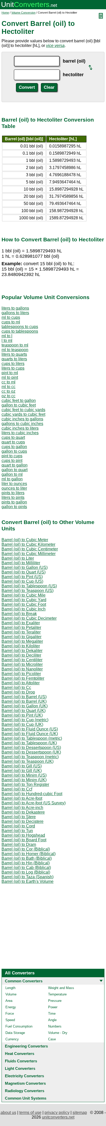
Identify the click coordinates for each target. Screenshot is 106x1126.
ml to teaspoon (15, 350)
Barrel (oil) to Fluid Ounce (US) (30, 729)
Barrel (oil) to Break (19, 613)
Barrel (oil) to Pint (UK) (22, 715)
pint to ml (10, 373)
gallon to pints (14, 507)
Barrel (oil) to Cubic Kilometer (28, 544)
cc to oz (8, 391)
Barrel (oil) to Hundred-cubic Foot (32, 794)
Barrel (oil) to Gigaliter (21, 637)
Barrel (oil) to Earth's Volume (28, 881)
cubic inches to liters (20, 428)
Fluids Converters (21, 1061)
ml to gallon (12, 479)
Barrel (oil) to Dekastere (23, 812)
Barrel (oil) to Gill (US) (22, 766)
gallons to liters (15, 313)
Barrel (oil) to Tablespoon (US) (29, 586)
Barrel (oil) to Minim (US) (24, 775)
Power (52, 1007)
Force (9, 1013)
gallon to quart (15, 470)
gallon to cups (14, 451)
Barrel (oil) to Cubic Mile (24, 595)
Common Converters (23, 981)
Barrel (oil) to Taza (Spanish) (28, 877)
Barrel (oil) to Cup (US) (22, 581)
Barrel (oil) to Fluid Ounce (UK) (30, 734)
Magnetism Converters (25, 1083)
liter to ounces (14, 483)
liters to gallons (15, 308)
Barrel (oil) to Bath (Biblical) (27, 858)
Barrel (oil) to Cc (16, 687)
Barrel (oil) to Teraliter (21, 632)
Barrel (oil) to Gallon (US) (25, 567)
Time (52, 1013)
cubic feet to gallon (19, 400)
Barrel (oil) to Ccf (17, 789)
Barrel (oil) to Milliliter (21, 563)
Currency (12, 1039)
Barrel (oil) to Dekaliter (22, 650)
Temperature (57, 994)
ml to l (7, 336)
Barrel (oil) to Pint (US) (22, 577)
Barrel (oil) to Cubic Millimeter (29, 553)
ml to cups (11, 317)
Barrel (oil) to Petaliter (21, 627)
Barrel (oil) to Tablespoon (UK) (29, 743)
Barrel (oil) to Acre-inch (22, 807)
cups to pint (12, 460)
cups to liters (13, 363)
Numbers (54, 1026)
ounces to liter (14, 488)
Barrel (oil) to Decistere (22, 821)
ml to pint (10, 377)
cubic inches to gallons (22, 419)
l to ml (7, 340)
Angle (52, 1020)
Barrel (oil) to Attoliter (21, 683)
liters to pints (13, 497)
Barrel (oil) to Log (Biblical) (26, 872)
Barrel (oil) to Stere (19, 817)
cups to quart (13, 437)
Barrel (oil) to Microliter (22, 664)
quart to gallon (15, 465)
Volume (10, 994)
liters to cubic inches (20, 433)
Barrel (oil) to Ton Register (25, 784)
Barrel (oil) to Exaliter (21, 623)
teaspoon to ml (15, 345)
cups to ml (11, 322)
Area (8, 1001)
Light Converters (20, 1068)
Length (10, 988)
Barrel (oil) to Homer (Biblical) (29, 854)
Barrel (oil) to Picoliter (21, 673)
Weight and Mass (61, 988)
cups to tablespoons (20, 331)
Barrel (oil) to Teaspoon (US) (28, 590)
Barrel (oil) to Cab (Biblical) (26, 867)
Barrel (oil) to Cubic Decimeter (29, 618)
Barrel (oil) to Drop (18, 692)
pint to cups (12, 456)
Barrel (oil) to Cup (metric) (25, 720)
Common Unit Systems (25, 1098)
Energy (10, 1007)
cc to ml (8, 382)
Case (52, 1039)
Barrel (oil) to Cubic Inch (24, 609)
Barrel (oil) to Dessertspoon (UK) (31, 752)
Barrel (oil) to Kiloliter (21, 646)
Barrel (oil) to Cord (18, 826)
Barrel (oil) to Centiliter (22, 660)
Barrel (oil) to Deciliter (21, 655)
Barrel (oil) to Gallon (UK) (25, 706)
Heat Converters (19, 1053)
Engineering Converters (26, 1046)
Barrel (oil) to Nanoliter (22, 669)
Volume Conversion (23, 12)
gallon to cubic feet (19, 405)
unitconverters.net (58, 1117)
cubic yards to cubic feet (23, 414)
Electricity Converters (24, 1076)
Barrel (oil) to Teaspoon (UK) (28, 761)
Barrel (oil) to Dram (19, 844)
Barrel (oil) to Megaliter (22, 641)
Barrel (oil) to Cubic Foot (24, 604)
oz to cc (8, 396)
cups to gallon (14, 447)
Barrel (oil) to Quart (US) (24, 572)
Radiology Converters (24, 1091)
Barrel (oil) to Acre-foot (22, 798)
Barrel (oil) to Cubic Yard (24, 600)
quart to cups (13, 442)
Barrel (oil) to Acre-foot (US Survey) (34, 803)
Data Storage (15, 1033)
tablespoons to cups (20, 326)
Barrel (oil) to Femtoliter (23, 678)
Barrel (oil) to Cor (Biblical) (26, 849)
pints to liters (13, 493)
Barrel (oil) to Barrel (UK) (24, 701)
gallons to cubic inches (22, 423)
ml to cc (8, 386)
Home (5, 12)
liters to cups (13, 368)
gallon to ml (12, 474)
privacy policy (57, 1112)
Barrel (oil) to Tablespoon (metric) (32, 738)
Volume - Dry (57, 1033)
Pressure (54, 1001)
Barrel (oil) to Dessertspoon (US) (31, 747)
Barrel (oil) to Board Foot (24, 840)
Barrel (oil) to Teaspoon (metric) (30, 757)
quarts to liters (14, 359)
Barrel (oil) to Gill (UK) (22, 770)
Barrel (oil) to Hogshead (23, 835)
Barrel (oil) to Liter (18, 558)
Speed (10, 1020)
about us (8, 1112)
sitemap (80, 1112)
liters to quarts (14, 354)
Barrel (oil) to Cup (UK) (22, 724)
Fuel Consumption (18, 1026)
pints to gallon (14, 502)
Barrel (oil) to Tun (17, 830)
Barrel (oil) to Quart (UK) (24, 710)
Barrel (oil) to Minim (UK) (24, 780)
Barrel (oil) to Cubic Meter (25, 540)
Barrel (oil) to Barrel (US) (24, 697)
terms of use (30, 1112)
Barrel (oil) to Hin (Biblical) (26, 863)
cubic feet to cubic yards (23, 410)
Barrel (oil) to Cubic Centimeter (30, 549)
